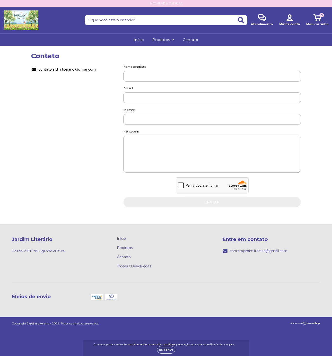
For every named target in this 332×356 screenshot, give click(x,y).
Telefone (129, 110)
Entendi (166, 349)
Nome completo (134, 66)
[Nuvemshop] (305, 323)
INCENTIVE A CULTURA (166, 3)
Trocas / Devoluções (134, 266)
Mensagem (131, 131)
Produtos (161, 40)
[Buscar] (241, 20)
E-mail (128, 88)
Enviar (212, 202)
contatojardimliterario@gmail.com (67, 69)
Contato (190, 40)
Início (139, 40)
